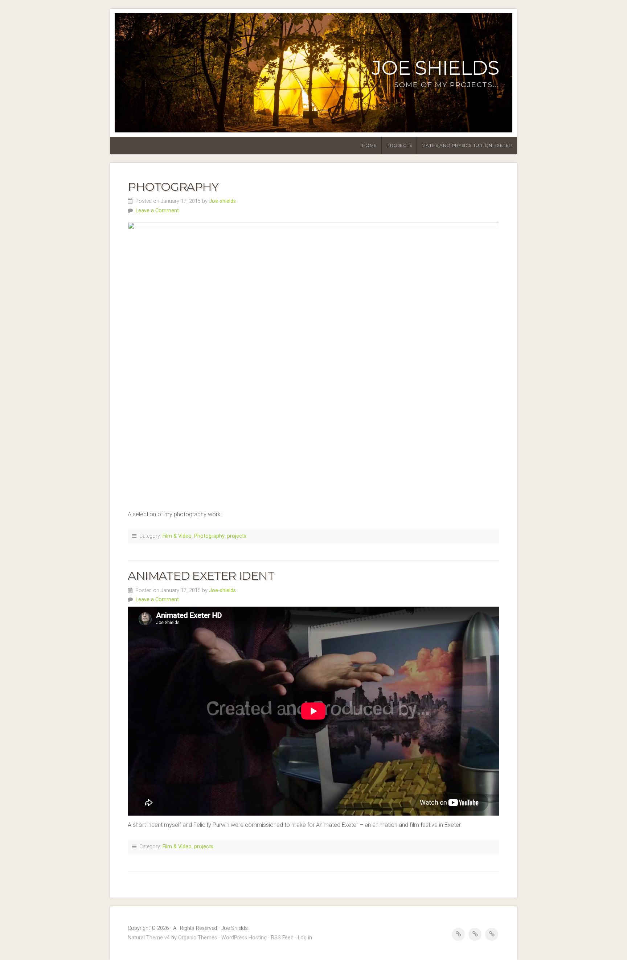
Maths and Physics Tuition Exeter (467, 145)
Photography (173, 187)
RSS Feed (282, 938)
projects (236, 536)
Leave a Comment (157, 211)
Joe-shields (222, 201)
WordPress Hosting (244, 938)
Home (369, 145)
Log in (305, 938)
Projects (399, 145)
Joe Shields (435, 68)
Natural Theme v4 (149, 938)
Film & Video (177, 536)
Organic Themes (197, 938)
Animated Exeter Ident (201, 576)
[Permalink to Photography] (313, 361)
